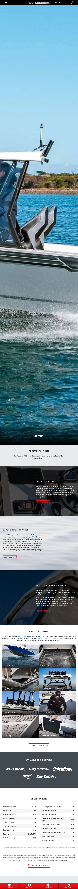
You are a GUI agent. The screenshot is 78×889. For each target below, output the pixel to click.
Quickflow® (13, 541)
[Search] (56, 2)
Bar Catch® (40, 638)
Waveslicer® (21, 535)
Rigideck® (30, 537)
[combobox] (61, 2)
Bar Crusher (22, 636)
